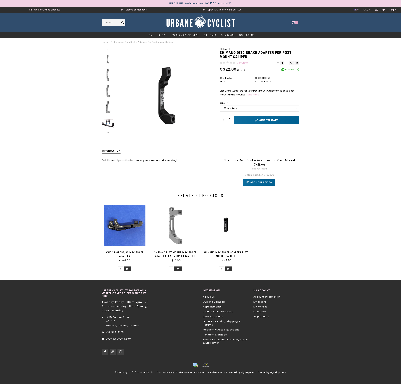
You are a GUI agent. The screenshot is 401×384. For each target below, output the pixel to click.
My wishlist (260, 306)
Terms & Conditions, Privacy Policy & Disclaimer (225, 341)
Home (150, 35)
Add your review (261, 182)
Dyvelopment (278, 372)
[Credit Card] (195, 365)
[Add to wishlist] (291, 63)
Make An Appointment (185, 35)
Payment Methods (215, 334)
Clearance (227, 35)
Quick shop (126, 251)
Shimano (225, 49)
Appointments (212, 306)
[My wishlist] (384, 9)
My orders (259, 301)
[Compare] (376, 9)
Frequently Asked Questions (221, 329)
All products (261, 316)
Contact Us (246, 35)
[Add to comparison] (296, 63)
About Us (209, 296)
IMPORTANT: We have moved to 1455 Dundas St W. (200, 3)
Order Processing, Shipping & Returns (221, 323)
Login (392, 9)
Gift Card (210, 35)
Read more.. (253, 94)
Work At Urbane (213, 316)
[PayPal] (206, 365)
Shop (162, 35)
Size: (223, 103)
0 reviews (243, 62)
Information (111, 150)
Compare (259, 311)
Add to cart (268, 120)
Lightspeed (248, 372)
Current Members (214, 301)
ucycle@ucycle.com (119, 338)
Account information (267, 296)
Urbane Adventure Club (218, 311)
